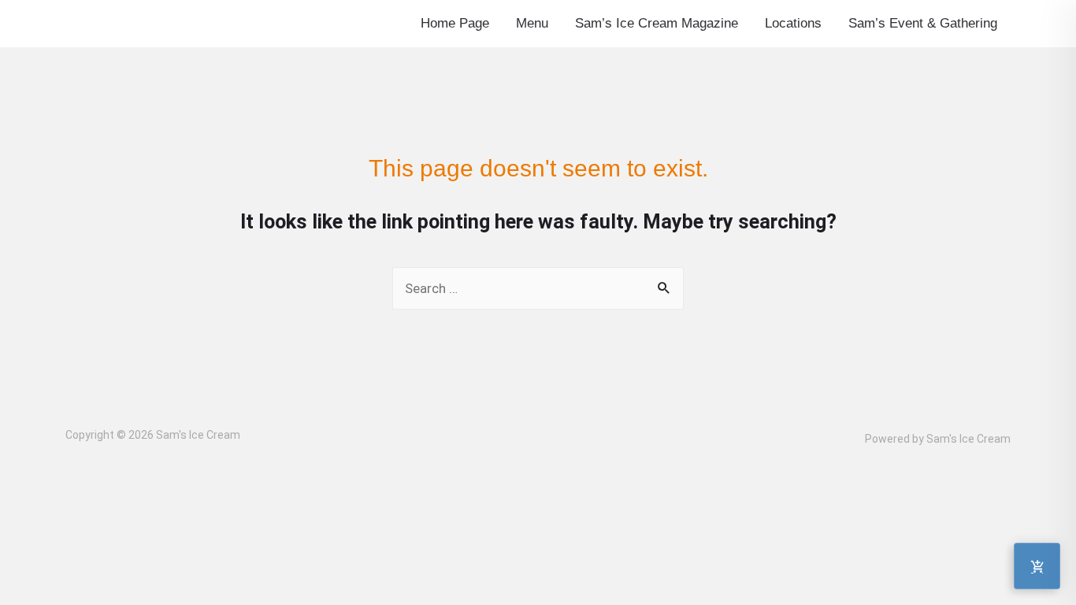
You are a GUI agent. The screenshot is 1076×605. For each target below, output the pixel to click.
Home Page (455, 23)
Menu (532, 23)
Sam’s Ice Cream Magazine (656, 23)
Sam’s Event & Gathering (922, 23)
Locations (793, 23)
